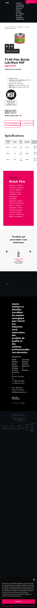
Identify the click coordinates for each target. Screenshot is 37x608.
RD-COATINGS (20, 14)
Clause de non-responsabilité (13, 426)
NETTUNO (19, 16)
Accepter (18, 601)
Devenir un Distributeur (20, 18)
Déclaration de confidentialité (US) (21, 426)
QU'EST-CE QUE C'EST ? (12, 115)
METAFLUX (19, 12)
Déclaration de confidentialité (26, 606)
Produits (19, 3)
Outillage (14, 361)
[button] (34, 580)
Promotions (20, 7)
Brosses (14, 363)
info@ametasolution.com (19, 391)
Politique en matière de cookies (10, 606)
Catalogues (20, 5)
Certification (26, 122)
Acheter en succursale (12, 51)
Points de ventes (19, 9)
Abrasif (14, 359)
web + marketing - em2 (21, 419)
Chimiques (15, 365)
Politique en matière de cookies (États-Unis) (33, 426)
